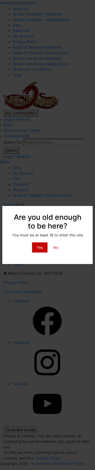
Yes (40, 247)
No (55, 247)
